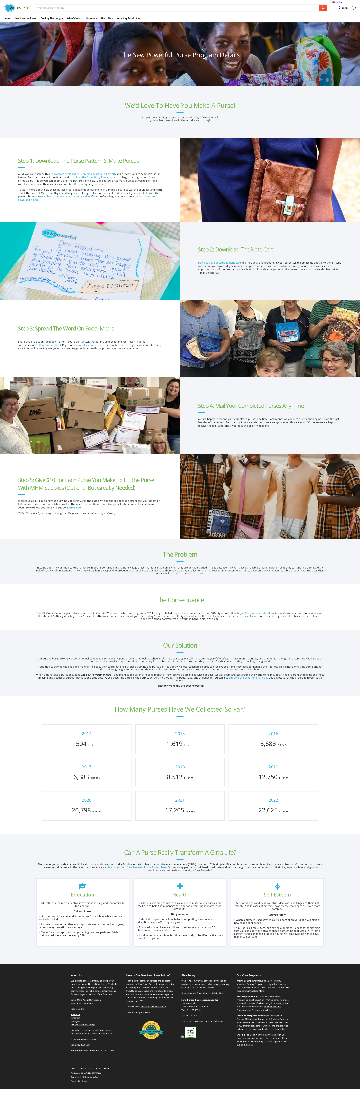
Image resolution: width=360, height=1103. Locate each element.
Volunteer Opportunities (138, 1012)
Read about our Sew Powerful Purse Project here (137, 867)
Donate (90, 18)
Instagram (76, 1021)
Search (74, 1068)
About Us (106, 18)
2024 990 (198, 1021)
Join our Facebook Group (83, 1024)
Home (7, 18)
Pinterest (75, 1017)
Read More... (259, 990)
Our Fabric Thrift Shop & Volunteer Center (91, 1030)
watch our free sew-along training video (65, 196)
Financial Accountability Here (210, 993)
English (338, 2)
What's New (74, 18)
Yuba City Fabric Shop (129, 18)
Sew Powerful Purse (25, 18)
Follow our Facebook (48, 345)
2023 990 (186, 1021)
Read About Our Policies (82, 1003)
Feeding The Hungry (52, 18)
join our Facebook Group (89, 345)
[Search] (323, 8)
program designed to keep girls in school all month (84, 174)
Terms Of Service (102, 1068)
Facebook (75, 1014)
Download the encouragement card (219, 262)
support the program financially (248, 677)
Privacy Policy (86, 1068)
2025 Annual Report (214, 1021)
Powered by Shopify (79, 1081)
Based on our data (255, 613)
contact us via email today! (153, 1006)
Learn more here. (278, 1029)
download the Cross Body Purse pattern (93, 177)
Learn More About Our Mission (86, 999)
